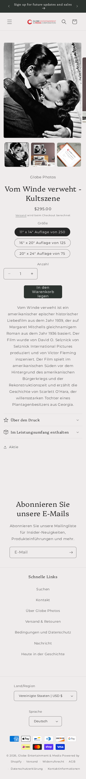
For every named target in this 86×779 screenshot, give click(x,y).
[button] (9, 22)
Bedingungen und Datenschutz (43, 632)
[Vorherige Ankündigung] (9, 6)
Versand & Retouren (43, 621)
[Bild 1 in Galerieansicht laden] (17, 155)
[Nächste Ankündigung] (77, 6)
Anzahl (43, 264)
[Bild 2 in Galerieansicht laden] (43, 155)
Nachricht (43, 643)
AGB (72, 761)
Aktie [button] (13, 447)
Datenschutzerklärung (27, 768)
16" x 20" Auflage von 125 (42, 243)
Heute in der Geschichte (43, 654)
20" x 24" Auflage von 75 (42, 253)
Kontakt (43, 600)
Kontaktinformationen (64, 768)
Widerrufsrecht (53, 761)
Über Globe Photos (43, 611)
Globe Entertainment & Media (39, 755)
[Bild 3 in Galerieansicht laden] (69, 155)
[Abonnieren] (71, 552)
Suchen (43, 589)
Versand (21, 215)
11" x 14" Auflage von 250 (42, 232)
